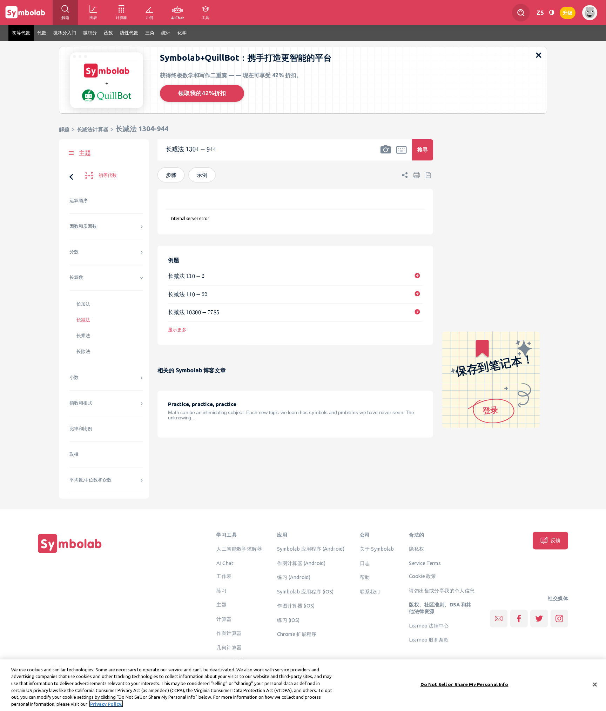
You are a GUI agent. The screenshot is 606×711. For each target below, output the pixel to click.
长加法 (83, 304)
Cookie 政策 (422, 576)
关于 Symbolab (377, 549)
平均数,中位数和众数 (90, 480)
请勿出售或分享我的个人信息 (441, 590)
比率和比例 (80, 428)
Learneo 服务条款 (429, 640)
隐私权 (416, 549)
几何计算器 (229, 647)
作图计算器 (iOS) (296, 606)
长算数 (76, 277)
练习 (221, 590)
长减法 (83, 320)
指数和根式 (80, 403)
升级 (567, 12)
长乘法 (83, 335)
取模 (74, 454)
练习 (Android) (293, 577)
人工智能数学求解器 (239, 549)
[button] (386, 154)
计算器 (223, 619)
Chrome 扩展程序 (296, 634)
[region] (303, 685)
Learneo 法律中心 (429, 625)
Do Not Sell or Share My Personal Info (464, 684)
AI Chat (224, 563)
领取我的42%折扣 (202, 93)
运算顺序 (78, 200)
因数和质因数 (83, 226)
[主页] (70, 553)
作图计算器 (229, 633)
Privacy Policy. (106, 703)
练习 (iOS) (288, 620)
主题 (221, 604)
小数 (74, 377)
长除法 (83, 351)
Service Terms (425, 563)
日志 (365, 563)
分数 (74, 251)
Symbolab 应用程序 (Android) (311, 549)
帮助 (365, 577)
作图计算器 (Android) (301, 563)
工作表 (223, 576)
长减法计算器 (92, 129)
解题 (64, 129)
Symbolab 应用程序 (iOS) (305, 591)
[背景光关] (551, 12)
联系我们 (370, 591)
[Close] (594, 684)
